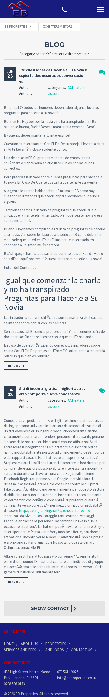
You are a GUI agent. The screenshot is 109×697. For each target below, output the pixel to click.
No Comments (102, 72)
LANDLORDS (53, 649)
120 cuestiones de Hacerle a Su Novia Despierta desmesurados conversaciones (53, 75)
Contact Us (81, 649)
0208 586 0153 (14, 683)
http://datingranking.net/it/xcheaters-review (54, 510)
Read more (16, 365)
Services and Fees (20, 649)
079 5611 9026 (67, 671)
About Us (29, 643)
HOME (9, 643)
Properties (55, 643)
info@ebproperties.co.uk (77, 677)
